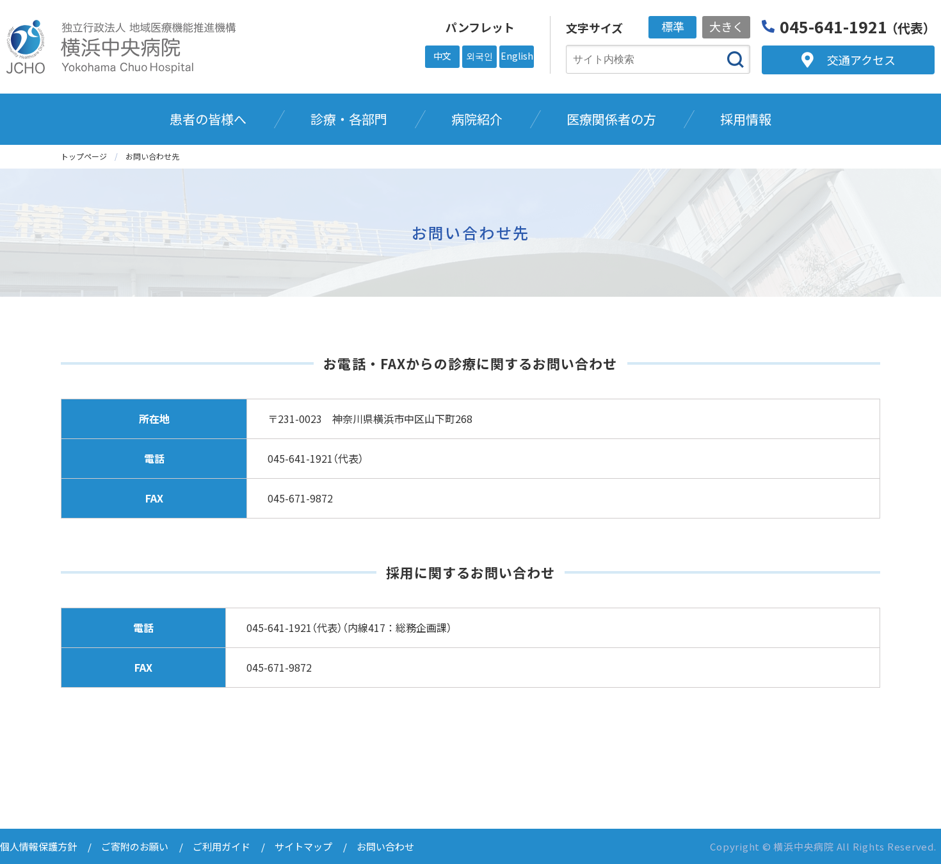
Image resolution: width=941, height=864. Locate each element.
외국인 (479, 55)
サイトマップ (303, 846)
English (517, 55)
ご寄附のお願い (134, 846)
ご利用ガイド (221, 846)
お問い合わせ (385, 846)
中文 (442, 55)
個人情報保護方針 (38, 846)
